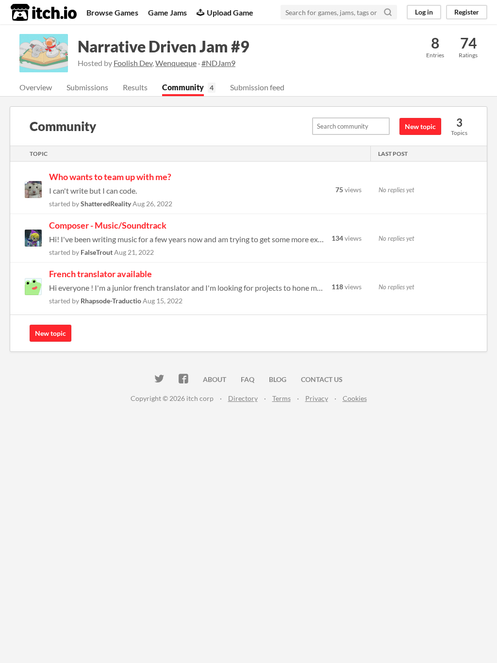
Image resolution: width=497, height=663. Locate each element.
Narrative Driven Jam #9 (163, 46)
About (214, 379)
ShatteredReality (106, 203)
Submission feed (257, 87)
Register (466, 12)
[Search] (388, 12)
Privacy (316, 398)
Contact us (322, 379)
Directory (243, 398)
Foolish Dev (133, 62)
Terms (281, 398)
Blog (277, 379)
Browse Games (112, 12)
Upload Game (230, 12)
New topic (420, 126)
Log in (424, 12)
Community (183, 87)
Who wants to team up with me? (110, 176)
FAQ (247, 379)
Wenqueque (176, 62)
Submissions (87, 87)
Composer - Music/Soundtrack (107, 225)
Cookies (355, 398)
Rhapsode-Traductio (111, 301)
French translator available (100, 273)
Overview (35, 87)
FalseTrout (97, 252)
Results (135, 87)
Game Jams (167, 12)
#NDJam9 (218, 62)
